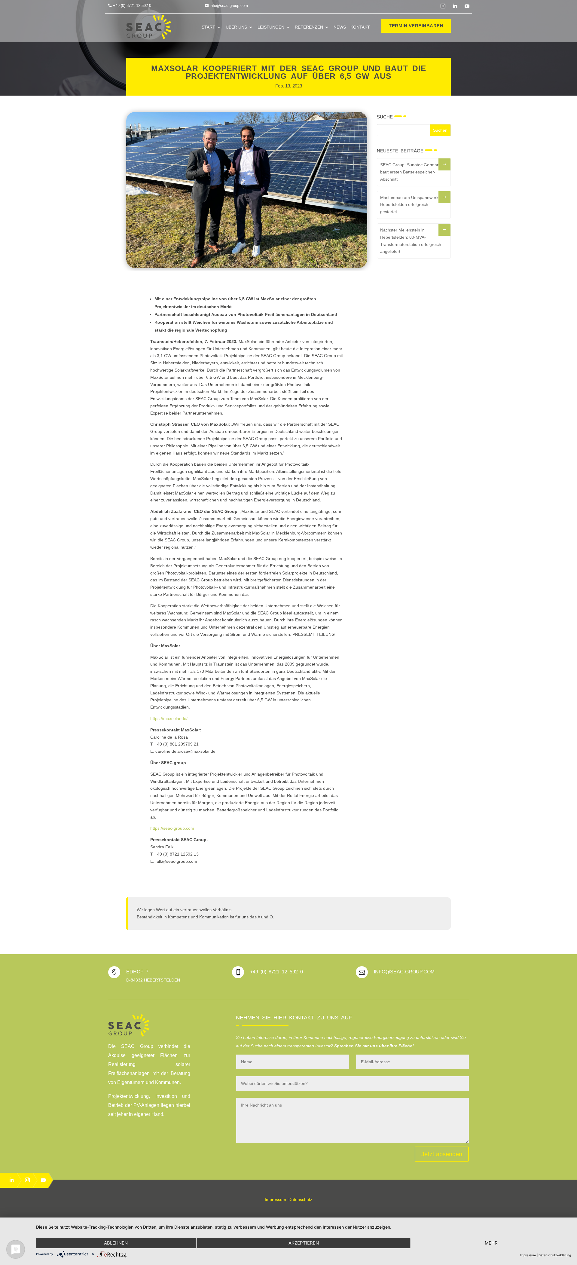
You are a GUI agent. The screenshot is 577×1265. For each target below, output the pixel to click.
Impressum (275, 1199)
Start (208, 27)
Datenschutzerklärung (555, 1255)
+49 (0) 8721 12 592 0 (132, 5)
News (340, 27)
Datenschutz (300, 1199)
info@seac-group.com (229, 5)
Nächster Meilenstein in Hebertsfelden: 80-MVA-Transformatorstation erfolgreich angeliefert (410, 241)
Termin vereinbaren (416, 25)
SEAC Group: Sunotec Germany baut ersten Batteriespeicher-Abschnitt (410, 172)
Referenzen (309, 27)
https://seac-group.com (172, 828)
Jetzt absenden (441, 1154)
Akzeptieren (303, 1243)
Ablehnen (116, 1243)
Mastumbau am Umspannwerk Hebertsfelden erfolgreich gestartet (409, 204)
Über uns (236, 27)
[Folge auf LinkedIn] (455, 6)
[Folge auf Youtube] (467, 6)
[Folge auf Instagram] (443, 6)
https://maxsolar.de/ (169, 718)
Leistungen (271, 27)
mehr (491, 1243)
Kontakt (360, 27)
